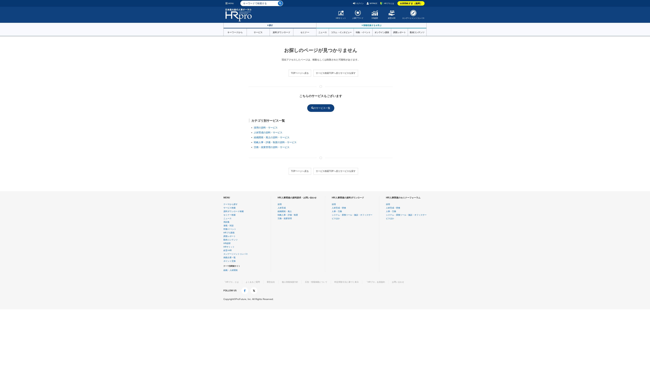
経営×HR (391, 18)
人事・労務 (337, 211)
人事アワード (357, 18)
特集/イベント (229, 229)
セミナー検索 (229, 215)
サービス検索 (229, 208)
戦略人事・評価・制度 (288, 215)
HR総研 (375, 18)
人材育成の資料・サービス (268, 132)
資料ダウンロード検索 (233, 211)
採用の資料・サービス (266, 127)
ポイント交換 (229, 261)
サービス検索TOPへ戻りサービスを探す (336, 73)
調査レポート (399, 32)
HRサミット (341, 18)
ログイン (360, 3)
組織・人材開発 (230, 270)
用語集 (226, 222)
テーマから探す (230, 204)
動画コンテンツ (417, 32)
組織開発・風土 (285, 211)
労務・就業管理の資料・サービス (271, 147)
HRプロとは (389, 3)
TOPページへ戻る (300, 73)
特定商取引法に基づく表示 (346, 282)
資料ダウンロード (281, 32)
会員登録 (411, 3)
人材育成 (282, 208)
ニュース (322, 32)
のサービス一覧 (322, 108)
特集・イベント (363, 32)
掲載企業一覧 (229, 257)
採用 (280, 204)
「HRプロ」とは (231, 282)
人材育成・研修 (339, 208)
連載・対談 (228, 225)
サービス (258, 32)
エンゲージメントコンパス (413, 18)
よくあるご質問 (253, 282)
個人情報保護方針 (290, 282)
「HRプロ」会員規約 (375, 282)
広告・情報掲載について (316, 282)
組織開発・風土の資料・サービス (271, 137)
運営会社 (271, 282)
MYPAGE (373, 3)
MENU (231, 3)
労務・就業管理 (285, 218)
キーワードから (235, 32)
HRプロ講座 (229, 233)
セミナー (304, 32)
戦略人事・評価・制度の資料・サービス (275, 142)
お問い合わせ (398, 282)
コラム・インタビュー (341, 32)
